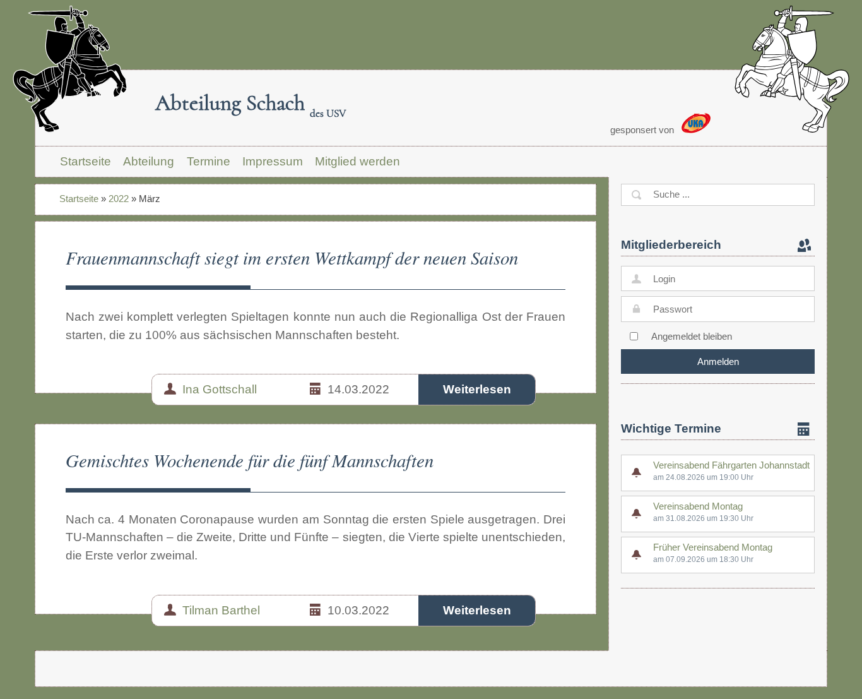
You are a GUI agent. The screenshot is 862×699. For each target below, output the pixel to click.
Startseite (85, 161)
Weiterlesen (477, 389)
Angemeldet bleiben (691, 336)
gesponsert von (643, 129)
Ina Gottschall (219, 389)
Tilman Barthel (221, 610)
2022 (119, 198)
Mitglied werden (357, 161)
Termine (208, 161)
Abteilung (148, 161)
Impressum (272, 161)
